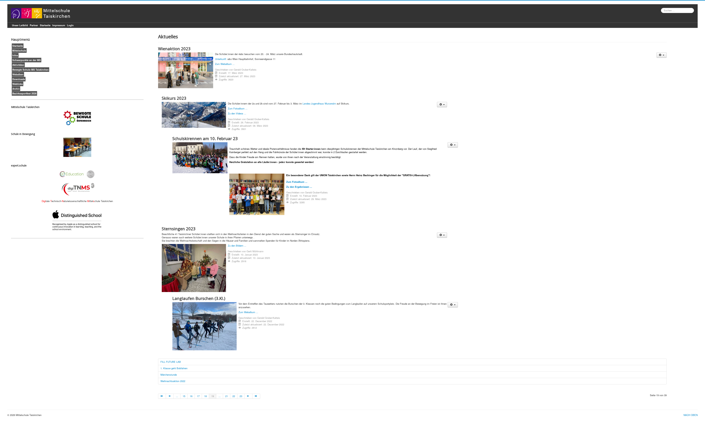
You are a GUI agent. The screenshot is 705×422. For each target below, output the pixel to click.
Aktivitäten (18, 65)
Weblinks (17, 84)
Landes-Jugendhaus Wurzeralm (319, 103)
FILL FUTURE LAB (170, 362)
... (177, 396)
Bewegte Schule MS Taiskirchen (30, 69)
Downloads (18, 79)
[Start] (162, 396)
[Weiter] (248, 396)
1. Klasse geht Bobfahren (173, 368)
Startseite (45, 25)
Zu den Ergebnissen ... (299, 186)
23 (241, 396)
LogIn (70, 25)
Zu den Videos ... (237, 113)
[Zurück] (170, 396)
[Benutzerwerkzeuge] (662, 55)
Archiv (16, 88)
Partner (34, 25)
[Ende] (256, 396)
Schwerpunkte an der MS (26, 60)
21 (226, 396)
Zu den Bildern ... (237, 245)
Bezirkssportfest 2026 (24, 93)
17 (198, 396)
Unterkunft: (221, 59)
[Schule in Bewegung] (77, 147)
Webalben (18, 74)
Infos (15, 55)
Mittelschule (19, 50)
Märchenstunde (168, 374)
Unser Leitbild (20, 25)
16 (191, 396)
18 (205, 396)
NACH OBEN (691, 415)
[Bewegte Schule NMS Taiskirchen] (77, 118)
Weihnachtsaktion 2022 (172, 381)
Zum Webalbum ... (225, 64)
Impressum (58, 25)
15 (184, 396)
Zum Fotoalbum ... (237, 108)
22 (233, 396)
